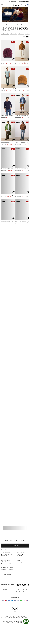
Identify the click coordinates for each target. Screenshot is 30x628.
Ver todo (5, 33)
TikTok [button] (18, 589)
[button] (21, 5)
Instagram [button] (4, 589)
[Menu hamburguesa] (2, 5)
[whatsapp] (26, 621)
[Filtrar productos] (20, 37)
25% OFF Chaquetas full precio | (15, 1)
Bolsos (21, 33)
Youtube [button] (25, 589)
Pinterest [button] (25, 591)
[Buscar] (4, 5)
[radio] (24, 36)
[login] (25, 5)
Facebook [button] (11, 589)
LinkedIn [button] (18, 591)
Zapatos (13, 33)
